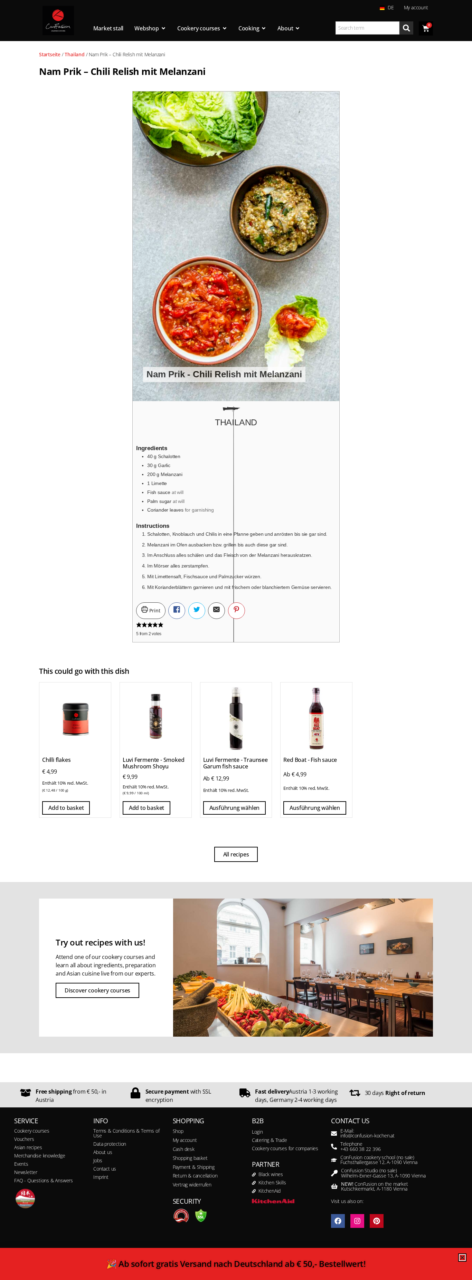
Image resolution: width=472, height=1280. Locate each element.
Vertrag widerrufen (192, 1184)
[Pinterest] (377, 1221)
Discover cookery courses (97, 990)
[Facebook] (338, 1221)
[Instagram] (357, 1221)
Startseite (49, 54)
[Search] (406, 28)
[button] (236, 610)
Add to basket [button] (66, 808)
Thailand (74, 54)
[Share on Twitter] (196, 610)
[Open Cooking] (263, 28)
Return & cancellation (195, 1175)
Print (154, 610)
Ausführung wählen (234, 808)
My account (416, 7)
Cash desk (184, 1149)
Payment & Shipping (194, 1167)
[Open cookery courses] (224, 28)
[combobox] (368, 28)
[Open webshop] (163, 28)
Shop (178, 1131)
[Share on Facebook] (176, 610)
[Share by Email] (216, 610)
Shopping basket (190, 1158)
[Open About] (297, 28)
